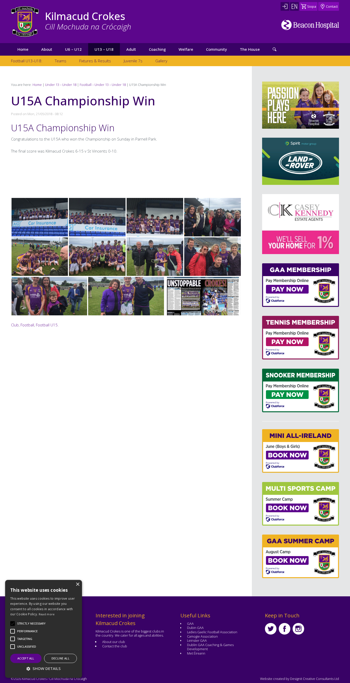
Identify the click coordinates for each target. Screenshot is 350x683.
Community (216, 49)
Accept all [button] (25, 658)
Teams (60, 60)
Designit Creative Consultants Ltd (314, 678)
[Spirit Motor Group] (300, 161)
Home (22, 49)
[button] (31, 623)
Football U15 (47, 324)
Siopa (311, 6)
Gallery (161, 60)
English (294, 6)
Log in (285, 6)
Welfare (186, 49)
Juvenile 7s (133, 60)
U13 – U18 (104, 49)
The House (250, 49)
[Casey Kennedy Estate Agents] (274, 224)
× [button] (77, 584)
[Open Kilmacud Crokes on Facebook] (284, 629)
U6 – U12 (73, 49)
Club (15, 324)
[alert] (43, 629)
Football (27, 324)
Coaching (157, 49)
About (46, 49)
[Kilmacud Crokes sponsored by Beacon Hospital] (310, 25)
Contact (332, 6)
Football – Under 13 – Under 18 (103, 84)
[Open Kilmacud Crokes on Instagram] (298, 629)
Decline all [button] (60, 658)
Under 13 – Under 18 (60, 84)
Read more (47, 614)
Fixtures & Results (95, 60)
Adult (131, 49)
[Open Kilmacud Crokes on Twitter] (270, 629)
